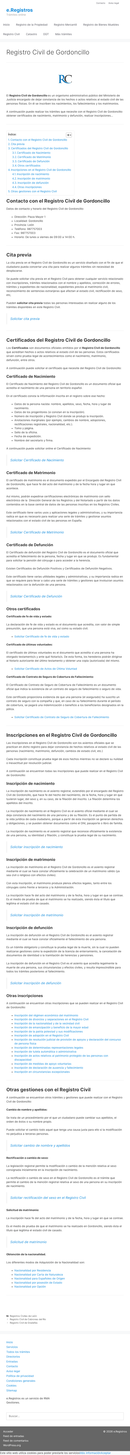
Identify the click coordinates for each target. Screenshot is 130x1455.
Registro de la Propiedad (32, 24)
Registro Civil (11, 34)
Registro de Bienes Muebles (101, 24)
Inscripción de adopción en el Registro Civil (41, 1035)
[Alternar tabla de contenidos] (67, 135)
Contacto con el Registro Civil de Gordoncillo (38, 139)
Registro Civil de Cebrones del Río (28, 1319)
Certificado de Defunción (34, 161)
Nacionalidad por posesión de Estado (38, 1282)
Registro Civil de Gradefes (24, 1322)
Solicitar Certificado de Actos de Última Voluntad (45, 668)
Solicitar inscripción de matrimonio (36, 915)
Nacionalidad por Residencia (32, 1270)
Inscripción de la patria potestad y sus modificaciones (48, 1031)
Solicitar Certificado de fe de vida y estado (41, 636)
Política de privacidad (20, 1376)
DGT (46, 34)
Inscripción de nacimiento (33, 174)
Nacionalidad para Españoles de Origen (39, 1278)
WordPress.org (12, 1445)
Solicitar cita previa (25, 319)
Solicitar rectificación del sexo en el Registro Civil (48, 1198)
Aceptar (106, 1453)
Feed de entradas (13, 1436)
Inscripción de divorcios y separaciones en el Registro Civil (51, 1019)
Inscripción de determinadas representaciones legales (48, 1047)
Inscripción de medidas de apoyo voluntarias (42, 1063)
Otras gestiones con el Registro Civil (34, 191)
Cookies (11, 1385)
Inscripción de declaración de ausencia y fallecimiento (48, 1067)
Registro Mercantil (65, 24)
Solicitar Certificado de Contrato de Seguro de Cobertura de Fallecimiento (61, 717)
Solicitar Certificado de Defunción (36, 596)
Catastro (31, 34)
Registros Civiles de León (23, 1316)
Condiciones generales (20, 1380)
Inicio (6, 24)
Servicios (12, 1347)
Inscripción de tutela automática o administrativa (45, 1051)
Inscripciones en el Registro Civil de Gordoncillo (41, 169)
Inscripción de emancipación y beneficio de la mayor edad (51, 1027)
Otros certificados (29, 165)
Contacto (100, 3)
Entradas (12, 1361)
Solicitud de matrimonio (28, 1242)
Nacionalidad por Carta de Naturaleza (38, 1274)
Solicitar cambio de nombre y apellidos (40, 1145)
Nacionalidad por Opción (30, 1286)
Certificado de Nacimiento (33, 152)
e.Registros (19, 10)
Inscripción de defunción (33, 182)
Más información (90, 1453)
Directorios (13, 1356)
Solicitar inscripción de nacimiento (36, 847)
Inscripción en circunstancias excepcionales (42, 1071)
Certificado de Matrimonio (34, 157)
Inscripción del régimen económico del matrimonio (46, 1015)
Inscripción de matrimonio (33, 178)
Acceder (8, 1431)
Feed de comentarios (15, 1440)
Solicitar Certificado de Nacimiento (37, 460)
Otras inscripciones (29, 187)
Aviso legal (113, 3)
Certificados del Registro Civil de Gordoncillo (39, 148)
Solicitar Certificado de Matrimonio (37, 532)
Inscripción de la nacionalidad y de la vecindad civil (47, 1023)
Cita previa (18, 144)
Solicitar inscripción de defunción (35, 983)
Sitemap (11, 1390)
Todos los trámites (18, 1351)
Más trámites (63, 34)
